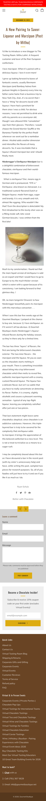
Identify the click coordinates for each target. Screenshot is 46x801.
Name (5, 522)
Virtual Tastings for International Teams (21, 709)
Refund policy (8, 683)
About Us (6, 645)
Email (5, 533)
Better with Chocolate (23, 499)
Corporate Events (10, 666)
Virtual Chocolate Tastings (14, 713)
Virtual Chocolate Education (15, 730)
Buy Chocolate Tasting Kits (15, 751)
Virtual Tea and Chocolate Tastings (19, 717)
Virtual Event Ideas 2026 (14, 746)
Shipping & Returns (11, 658)
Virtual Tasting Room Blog (14, 653)
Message (6, 545)
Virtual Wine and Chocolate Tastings (19, 721)
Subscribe (22, 623)
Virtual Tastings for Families (15, 725)
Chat (7, 772)
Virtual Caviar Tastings (13, 734)
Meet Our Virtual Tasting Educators (19, 755)
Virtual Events (9, 670)
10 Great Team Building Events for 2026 (21, 759)
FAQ (4, 687)
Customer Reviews (11, 675)
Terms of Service (10, 679)
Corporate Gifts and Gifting (15, 662)
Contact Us (7, 649)
